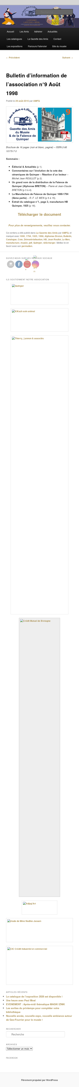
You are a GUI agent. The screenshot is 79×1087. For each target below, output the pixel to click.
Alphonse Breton (53, 236)
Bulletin (67, 236)
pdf (30, 242)
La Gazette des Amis (38, 38)
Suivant (67, 57)
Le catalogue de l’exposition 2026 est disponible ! (34, 996)
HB (45, 239)
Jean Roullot (54, 239)
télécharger (49, 242)
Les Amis (24, 31)
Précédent (13, 57)
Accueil (10, 31)
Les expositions (14, 46)
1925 (34, 236)
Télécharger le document (39, 214)
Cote (20, 239)
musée (24, 242)
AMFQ (36, 100)
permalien (27, 246)
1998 (41, 236)
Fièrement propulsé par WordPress (39, 1080)
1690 (22, 236)
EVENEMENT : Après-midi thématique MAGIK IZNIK (35, 1004)
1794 (28, 236)
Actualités (52, 31)
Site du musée (59, 46)
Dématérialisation (33, 239)
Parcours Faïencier (37, 46)
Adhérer (38, 31)
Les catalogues (14, 38)
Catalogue (11, 239)
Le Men (66, 239)
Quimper (37, 242)
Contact (57, 38)
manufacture (12, 242)
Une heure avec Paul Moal (21, 1000)
